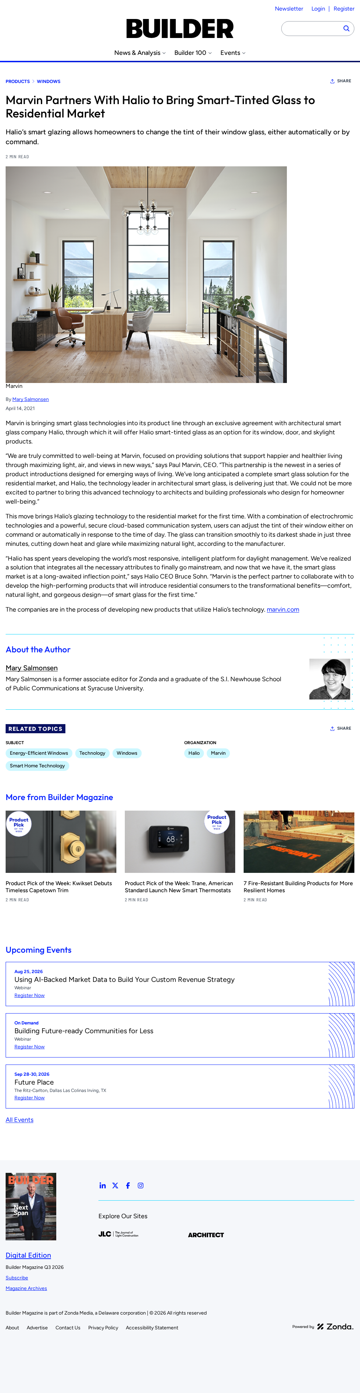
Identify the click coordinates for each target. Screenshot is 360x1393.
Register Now (29, 995)
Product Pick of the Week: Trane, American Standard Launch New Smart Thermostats (179, 887)
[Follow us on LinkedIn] (102, 1185)
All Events (19, 1120)
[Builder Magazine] (180, 28)
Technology (92, 753)
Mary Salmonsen (30, 399)
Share (344, 80)
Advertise (37, 1328)
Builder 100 (190, 53)
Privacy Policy (103, 1328)
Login (318, 8)
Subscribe (17, 1278)
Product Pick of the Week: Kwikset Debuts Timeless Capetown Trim (59, 887)
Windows (48, 81)
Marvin (218, 753)
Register (344, 8)
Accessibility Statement (152, 1328)
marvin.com (283, 609)
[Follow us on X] (115, 1185)
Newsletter (289, 8)
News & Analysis (137, 53)
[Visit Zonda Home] (323, 1326)
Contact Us (68, 1328)
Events (230, 53)
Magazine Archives (26, 1288)
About (12, 1328)
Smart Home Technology (37, 766)
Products (18, 81)
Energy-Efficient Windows (39, 753)
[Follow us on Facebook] (128, 1185)
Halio (194, 753)
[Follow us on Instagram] (140, 1185)
